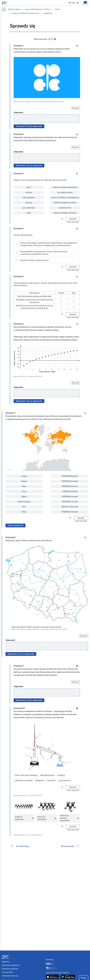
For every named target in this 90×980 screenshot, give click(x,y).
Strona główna (16, 9)
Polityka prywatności (10, 969)
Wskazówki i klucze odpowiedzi (29, 126)
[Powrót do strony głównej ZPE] (5, 3)
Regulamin (6, 962)
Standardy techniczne (10, 976)
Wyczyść (75, 108)
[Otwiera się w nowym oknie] (52, 976)
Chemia (57, 9)
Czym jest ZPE (7, 972)
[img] (47, 77)
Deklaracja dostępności (11, 965)
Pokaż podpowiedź (15, 525)
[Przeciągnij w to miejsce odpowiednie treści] (27, 755)
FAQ (69, 3)
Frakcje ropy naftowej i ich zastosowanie (25, 13)
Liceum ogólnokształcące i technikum (37, 9)
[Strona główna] (12, 957)
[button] (73, 2)
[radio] (47, 244)
